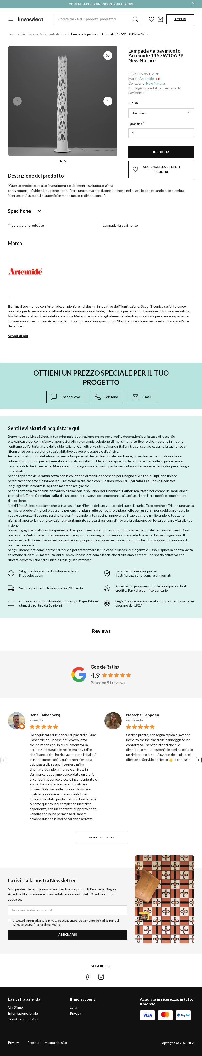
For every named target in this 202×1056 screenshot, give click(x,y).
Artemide (146, 78)
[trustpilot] (114, 976)
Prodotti (33, 1042)
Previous (17, 101)
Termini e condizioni (23, 1019)
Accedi (180, 19)
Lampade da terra (55, 34)
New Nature (155, 83)
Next (107, 101)
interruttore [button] (11, 19)
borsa (160, 19)
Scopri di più (18, 336)
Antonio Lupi (148, 476)
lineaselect (30, 19)
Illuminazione (30, 34)
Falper (127, 491)
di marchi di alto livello (129, 441)
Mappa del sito (56, 1042)
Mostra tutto (101, 837)
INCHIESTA (161, 152)
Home (12, 34)
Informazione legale (23, 1013)
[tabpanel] (63, 101)
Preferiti (151, 19)
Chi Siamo (15, 1007)
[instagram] (101, 976)
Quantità (135, 124)
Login (74, 1007)
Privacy (75, 1013)
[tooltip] (66, 397)
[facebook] (87, 976)
